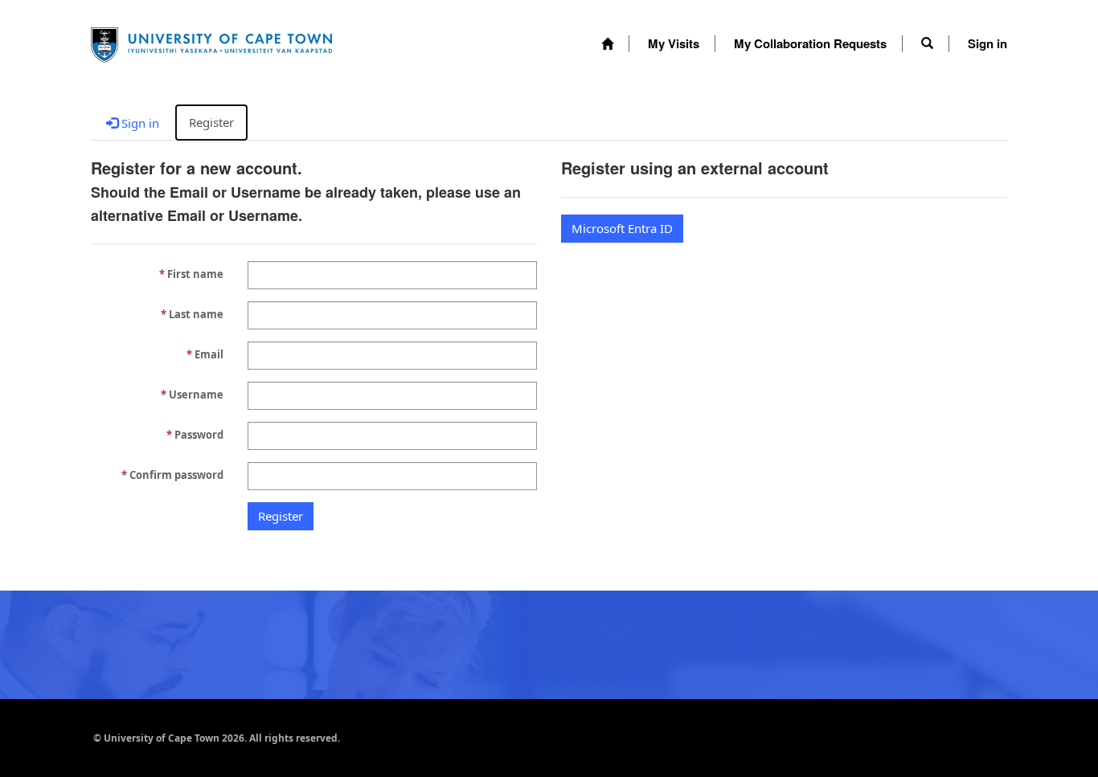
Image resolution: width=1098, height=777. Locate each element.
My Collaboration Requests (810, 43)
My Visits (673, 43)
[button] (927, 43)
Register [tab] (211, 122)
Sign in (987, 43)
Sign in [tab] (138, 123)
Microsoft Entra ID (622, 228)
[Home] (607, 43)
